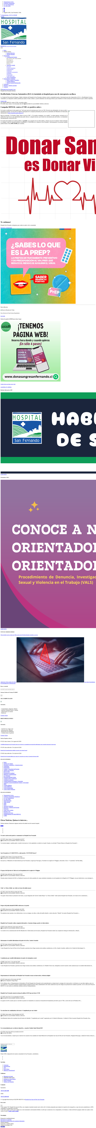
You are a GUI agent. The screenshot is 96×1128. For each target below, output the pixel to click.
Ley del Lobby (7, 6)
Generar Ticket (4, 715)
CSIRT (5, 815)
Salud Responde (7, 800)
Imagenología (7, 1066)
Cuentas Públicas (11, 81)
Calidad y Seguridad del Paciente (11, 769)
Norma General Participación (13, 82)
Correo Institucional (8, 788)
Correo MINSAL (8, 786)
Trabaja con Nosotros (9, 770)
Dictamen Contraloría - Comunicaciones (13, 765)
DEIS (5, 804)
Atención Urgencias (8, 806)
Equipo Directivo (11, 53)
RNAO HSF (7, 771)
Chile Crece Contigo (8, 810)
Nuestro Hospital (11, 54)
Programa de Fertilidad (9, 773)
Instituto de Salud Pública (10, 1079)
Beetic (5, 762)
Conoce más (3, 101)
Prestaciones (6, 55)
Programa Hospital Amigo (10, 777)
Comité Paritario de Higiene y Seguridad (13, 781)
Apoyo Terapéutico (11, 77)
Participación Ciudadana (9, 78)
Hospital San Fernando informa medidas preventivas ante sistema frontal (14, 750)
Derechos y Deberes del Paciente (11, 807)
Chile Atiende (7, 802)
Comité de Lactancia (8, 780)
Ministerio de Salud (8, 1076)
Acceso (2, 16)
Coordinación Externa (12, 57)
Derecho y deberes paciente (10, 85)
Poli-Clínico (6, 1069)
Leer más (3, 316)
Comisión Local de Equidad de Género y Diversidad (16, 782)
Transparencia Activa (9, 1)
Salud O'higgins (7, 1080)
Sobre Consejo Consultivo (13, 80)
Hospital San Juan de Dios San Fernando (34, 1099)
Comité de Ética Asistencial (10, 778)
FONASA (6, 808)
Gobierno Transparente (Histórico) (12, 796)
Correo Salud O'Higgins (9, 789)
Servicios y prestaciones (6, 227)
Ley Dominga (7, 776)
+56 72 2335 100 (5, 1090)
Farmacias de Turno (8, 813)
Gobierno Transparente (9, 3)
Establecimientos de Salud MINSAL (12, 814)
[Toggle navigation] (2, 47)
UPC (5, 1067)
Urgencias (6, 84)
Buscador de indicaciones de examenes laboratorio (12, 1121)
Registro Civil (7, 811)
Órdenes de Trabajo (8, 763)
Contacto (6, 87)
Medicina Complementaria (10, 774)
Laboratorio (6, 766)
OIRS (5, 803)
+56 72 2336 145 (5, 1096)
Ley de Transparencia (9, 4)
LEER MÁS (4, 474)
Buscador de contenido (6, 1119)
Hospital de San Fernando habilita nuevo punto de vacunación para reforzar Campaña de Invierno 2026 (20, 756)
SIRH (5, 784)
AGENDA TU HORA (6, 387)
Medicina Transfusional (9, 1070)
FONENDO (7, 767)
